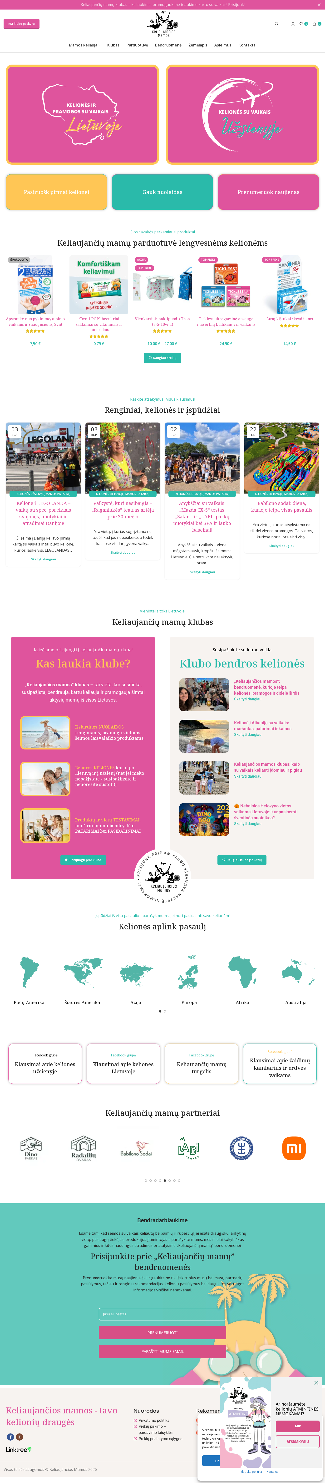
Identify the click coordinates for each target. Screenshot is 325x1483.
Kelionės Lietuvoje (109, 494)
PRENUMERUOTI (162, 1332)
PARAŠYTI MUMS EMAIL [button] (163, 1351)
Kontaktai (273, 1472)
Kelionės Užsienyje (30, 494)
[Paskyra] (293, 24)
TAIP (298, 1426)
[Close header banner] (319, 5)
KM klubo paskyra (21, 23)
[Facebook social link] (10, 1437)
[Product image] (98, 284)
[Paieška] (276, 24)
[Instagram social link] (19, 1437)
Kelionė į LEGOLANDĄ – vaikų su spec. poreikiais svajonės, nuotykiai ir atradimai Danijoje (43, 513)
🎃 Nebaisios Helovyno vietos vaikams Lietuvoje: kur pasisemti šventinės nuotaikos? (266, 811)
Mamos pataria (57, 494)
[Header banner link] (155, 5)
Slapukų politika (251, 1472)
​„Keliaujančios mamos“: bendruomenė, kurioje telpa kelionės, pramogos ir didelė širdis (267, 687)
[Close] (316, 1383)
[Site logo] (163, 23)
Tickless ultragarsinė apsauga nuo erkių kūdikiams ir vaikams (226, 321)
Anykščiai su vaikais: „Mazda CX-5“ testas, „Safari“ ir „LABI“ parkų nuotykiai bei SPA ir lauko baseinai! (202, 516)
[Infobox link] (83, 732)
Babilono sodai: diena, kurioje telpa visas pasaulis (281, 506)
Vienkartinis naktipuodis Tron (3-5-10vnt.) (162, 321)
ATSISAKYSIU (298, 1441)
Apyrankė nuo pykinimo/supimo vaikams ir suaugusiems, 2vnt (35, 321)
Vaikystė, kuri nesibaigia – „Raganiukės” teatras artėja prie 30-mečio (123, 510)
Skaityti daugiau (43, 559)
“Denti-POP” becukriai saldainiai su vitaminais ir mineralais (99, 324)
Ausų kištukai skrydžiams (289, 318)
